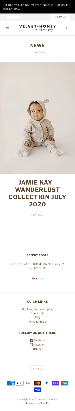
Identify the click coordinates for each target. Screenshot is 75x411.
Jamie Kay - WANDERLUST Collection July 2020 (38, 193)
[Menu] (7, 28)
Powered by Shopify (37, 403)
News (42, 52)
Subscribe (37, 278)
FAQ (37, 317)
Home (33, 52)
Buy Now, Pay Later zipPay (37, 309)
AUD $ (35, 369)
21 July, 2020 (37, 267)
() (60, 17)
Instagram (39, 344)
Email (39, 348)
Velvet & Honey (48, 399)
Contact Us (37, 313)
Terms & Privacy (37, 321)
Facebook (39, 340)
